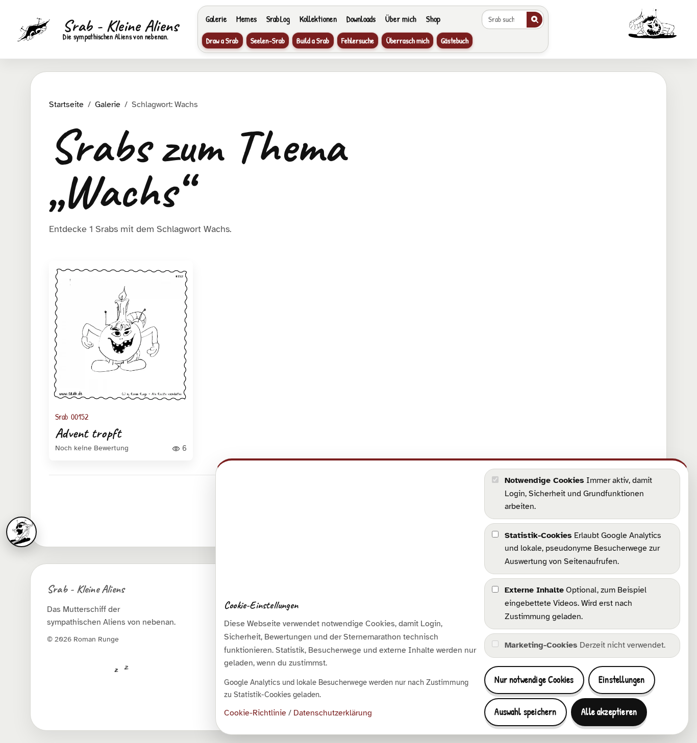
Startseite (66, 104)
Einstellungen (621, 679)
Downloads (361, 19)
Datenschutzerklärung (332, 713)
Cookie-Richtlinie (255, 713)
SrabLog (278, 19)
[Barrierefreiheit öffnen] (21, 532)
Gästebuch (454, 40)
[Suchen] (534, 20)
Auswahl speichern (525, 711)
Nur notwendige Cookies (534, 679)
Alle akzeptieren (609, 711)
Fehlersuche (357, 40)
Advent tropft (88, 433)
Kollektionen (318, 19)
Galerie (216, 19)
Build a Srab (312, 40)
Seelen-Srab (268, 40)
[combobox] (504, 19)
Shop (433, 19)
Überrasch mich (407, 40)
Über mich (400, 19)
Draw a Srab (222, 40)
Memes (246, 19)
